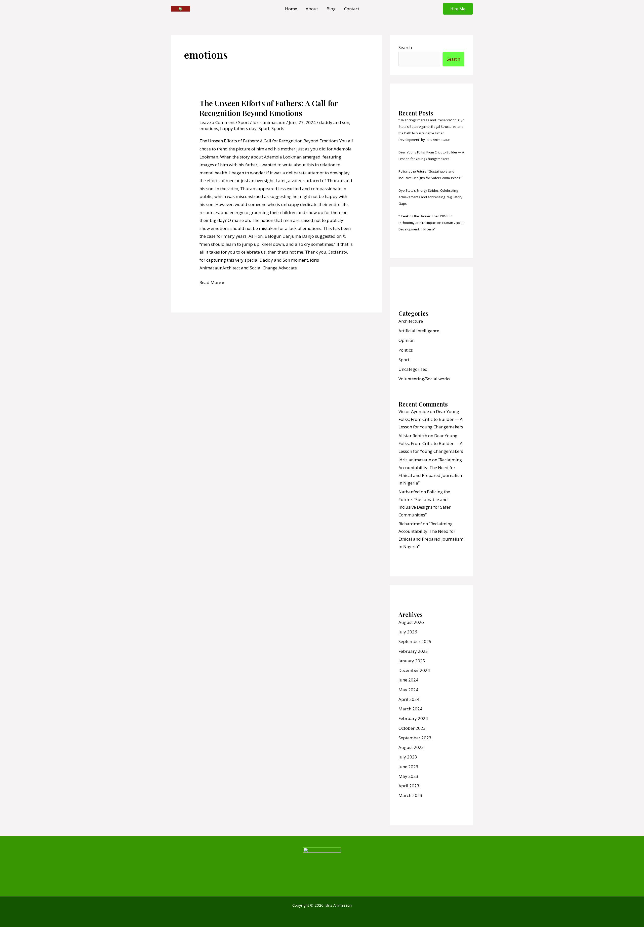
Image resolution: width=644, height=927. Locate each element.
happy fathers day (238, 128)
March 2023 (410, 795)
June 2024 (408, 680)
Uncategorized (413, 369)
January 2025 (411, 661)
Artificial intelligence (418, 331)
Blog (331, 9)
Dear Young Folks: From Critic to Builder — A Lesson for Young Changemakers (430, 419)
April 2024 (408, 699)
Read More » (211, 281)
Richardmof (410, 524)
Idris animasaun (414, 460)
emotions (208, 128)
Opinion (406, 340)
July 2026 (407, 632)
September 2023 (414, 738)
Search (405, 47)
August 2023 (411, 747)
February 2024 (413, 718)
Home (291, 9)
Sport (243, 122)
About (312, 9)
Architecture (410, 321)
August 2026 (411, 622)
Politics (405, 350)
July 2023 (407, 757)
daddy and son (334, 122)
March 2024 (410, 709)
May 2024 (408, 690)
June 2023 (408, 767)
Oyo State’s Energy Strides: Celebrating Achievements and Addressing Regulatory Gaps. (430, 197)
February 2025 (413, 651)
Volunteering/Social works (424, 379)
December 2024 (414, 670)
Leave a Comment (217, 122)
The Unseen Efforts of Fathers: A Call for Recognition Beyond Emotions (268, 108)
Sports (277, 128)
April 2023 (408, 786)
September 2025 (414, 641)
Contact (351, 9)
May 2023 (408, 776)
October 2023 (412, 728)
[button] (458, 9)
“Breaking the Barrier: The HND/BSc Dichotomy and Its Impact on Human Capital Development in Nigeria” (431, 222)
